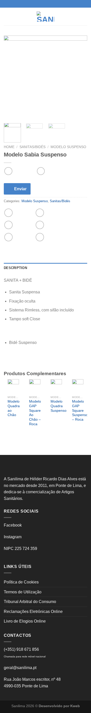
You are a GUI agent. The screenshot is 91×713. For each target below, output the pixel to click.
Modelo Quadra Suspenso (58, 406)
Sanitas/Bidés (32, 147)
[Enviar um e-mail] (50, 4)
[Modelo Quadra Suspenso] (56, 386)
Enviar (20, 189)
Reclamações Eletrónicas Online (33, 611)
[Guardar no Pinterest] (8, 237)
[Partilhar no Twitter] (8, 225)
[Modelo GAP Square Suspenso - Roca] (77, 386)
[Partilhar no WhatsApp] (8, 213)
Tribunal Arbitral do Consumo (30, 601)
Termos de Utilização (22, 592)
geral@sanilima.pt (20, 668)
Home (9, 147)
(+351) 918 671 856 (21, 649)
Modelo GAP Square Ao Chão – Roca (35, 413)
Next (81, 409)
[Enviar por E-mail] (40, 225)
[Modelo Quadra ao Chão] (13, 386)
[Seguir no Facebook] (40, 4)
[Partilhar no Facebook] (40, 213)
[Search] (85, 16)
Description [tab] (15, 268)
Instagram (12, 537)
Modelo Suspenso (68, 147)
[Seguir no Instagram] (45, 4)
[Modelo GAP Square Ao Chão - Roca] (34, 386)
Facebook (13, 525)
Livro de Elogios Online (25, 621)
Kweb (75, 706)
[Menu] (7, 16)
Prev (10, 409)
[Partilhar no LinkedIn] (40, 237)
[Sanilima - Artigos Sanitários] (45, 16)
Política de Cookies (21, 582)
